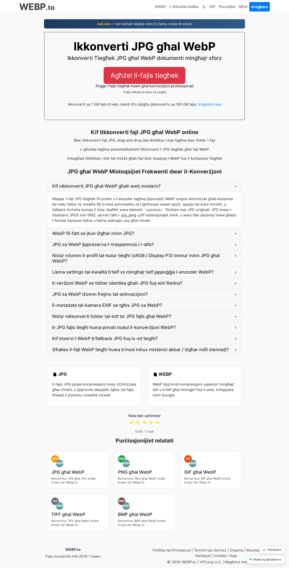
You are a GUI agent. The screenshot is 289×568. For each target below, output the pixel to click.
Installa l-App (225, 555)
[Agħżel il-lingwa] (203, 6)
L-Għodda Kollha (183, 6)
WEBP (160, 6)
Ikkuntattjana (258, 550)
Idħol (243, 6)
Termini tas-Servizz (210, 550)
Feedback (274, 549)
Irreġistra (259, 7)
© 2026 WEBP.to (181, 562)
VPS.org (206, 562)
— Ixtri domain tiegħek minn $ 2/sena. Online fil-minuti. (144, 24)
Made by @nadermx (267, 559)
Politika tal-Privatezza (171, 550)
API (212, 6)
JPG (62, 374)
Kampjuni (203, 555)
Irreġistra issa (209, 104)
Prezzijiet (227, 6)
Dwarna (236, 550)
